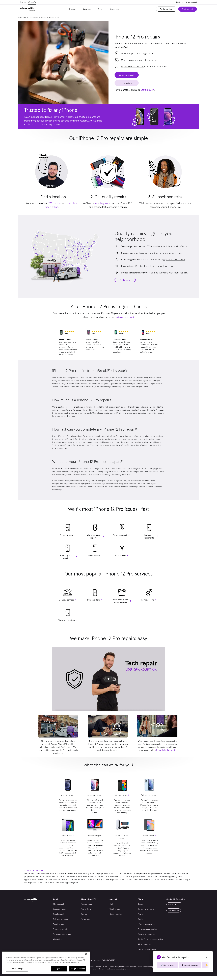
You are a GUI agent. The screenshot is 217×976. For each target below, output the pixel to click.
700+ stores (54, 203)
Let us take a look (175, 259)
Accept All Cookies (78, 969)
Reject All (59, 969)
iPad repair (67, 835)
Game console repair (121, 836)
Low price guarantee (34, 870)
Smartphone (33, 17)
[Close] (86, 954)
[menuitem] (74, 9)
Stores (180, 2)
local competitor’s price (162, 266)
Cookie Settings (17, 969)
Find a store (125, 280)
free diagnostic (102, 203)
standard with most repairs (173, 272)
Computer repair (94, 835)
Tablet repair (148, 835)
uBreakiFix (32, 2)
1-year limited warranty (133, 66)
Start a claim (147, 89)
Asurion (23, 2)
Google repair (121, 795)
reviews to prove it (125, 317)
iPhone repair (67, 795)
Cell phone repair (148, 795)
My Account (192, 2)
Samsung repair (94, 795)
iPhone (43, 17)
